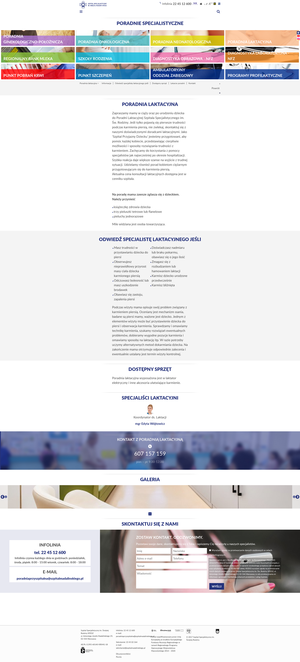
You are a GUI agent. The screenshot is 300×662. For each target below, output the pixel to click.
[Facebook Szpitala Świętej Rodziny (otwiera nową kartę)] (298, 32)
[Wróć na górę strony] (219, 93)
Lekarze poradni (178, 83)
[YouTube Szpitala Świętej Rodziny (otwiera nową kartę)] (298, 35)
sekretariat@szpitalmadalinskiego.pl (130, 648)
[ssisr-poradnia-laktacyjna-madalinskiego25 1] (150, 497)
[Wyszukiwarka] (218, 12)
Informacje (106, 83)
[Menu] (81, 11)
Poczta (118, 657)
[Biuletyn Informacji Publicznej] (201, 3)
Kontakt (192, 83)
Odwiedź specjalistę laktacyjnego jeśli (131, 83)
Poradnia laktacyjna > (89, 83)
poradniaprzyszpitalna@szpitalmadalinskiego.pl (50, 578)
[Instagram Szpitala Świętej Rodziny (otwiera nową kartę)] (298, 39)
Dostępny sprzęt (159, 83)
